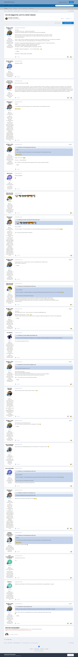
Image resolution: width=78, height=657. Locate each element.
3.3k (10, 591)
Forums (5, 8)
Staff (20, 8)
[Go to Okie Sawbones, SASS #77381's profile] (9, 449)
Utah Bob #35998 (9, 389)
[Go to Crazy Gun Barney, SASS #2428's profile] (9, 87)
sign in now (30, 629)
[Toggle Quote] (16, 147)
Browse (6, 5)
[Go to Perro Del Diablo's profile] (9, 472)
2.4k (10, 92)
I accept (71, 655)
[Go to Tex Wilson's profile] (9, 336)
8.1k (10, 454)
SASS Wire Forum (9, 2)
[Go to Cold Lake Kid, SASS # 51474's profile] (9, 198)
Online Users (24, 8)
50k (10, 398)
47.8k (10, 545)
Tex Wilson (9, 332)
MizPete (9, 581)
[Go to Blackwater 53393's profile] (9, 106)
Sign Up (71, 2)
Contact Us (42, 648)
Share (63, 18)
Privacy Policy (36, 648)
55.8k (10, 112)
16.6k (10, 203)
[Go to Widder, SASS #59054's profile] (6, 18)
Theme (31, 648)
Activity (11, 5)
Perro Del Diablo (9, 468)
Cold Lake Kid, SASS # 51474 (9, 194)
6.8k (10, 71)
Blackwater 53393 (9, 102)
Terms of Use (18, 655)
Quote (18, 56)
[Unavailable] (26, 222)
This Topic (68, 5)
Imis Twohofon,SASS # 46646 (10, 557)
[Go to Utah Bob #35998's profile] (9, 393)
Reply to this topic (68, 22)
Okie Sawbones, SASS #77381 (9, 445)
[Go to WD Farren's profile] (9, 177)
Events (10, 8)
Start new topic (58, 22)
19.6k (10, 38)
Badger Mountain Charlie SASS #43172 (9, 534)
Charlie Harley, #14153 (9, 62)
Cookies (46, 648)
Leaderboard (31, 8)
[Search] (72, 5)
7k (10, 182)
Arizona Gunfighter (30, 364)
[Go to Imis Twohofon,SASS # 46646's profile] (9, 561)
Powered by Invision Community (39, 651)
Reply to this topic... (14, 634)
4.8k (10, 567)
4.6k (10, 477)
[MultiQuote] (15, 57)
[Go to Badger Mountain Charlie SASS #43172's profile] (9, 539)
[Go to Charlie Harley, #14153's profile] (9, 66)
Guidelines (15, 8)
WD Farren (9, 173)
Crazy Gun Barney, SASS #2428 (9, 82)
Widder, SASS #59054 (13, 17)
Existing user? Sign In (63, 2)
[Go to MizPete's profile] (9, 585)
